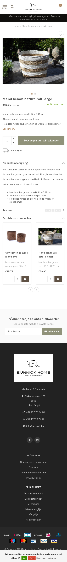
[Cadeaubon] (38, 535)
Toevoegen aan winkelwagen (41, 140)
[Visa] (54, 541)
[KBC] (58, 535)
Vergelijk (33, 514)
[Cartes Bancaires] (27, 535)
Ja (24, 558)
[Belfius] (17, 535)
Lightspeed (56, 549)
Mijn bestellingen (33, 498)
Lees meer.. (9, 128)
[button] (32, 94)
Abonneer (53, 331)
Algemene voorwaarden (34, 472)
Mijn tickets (33, 504)
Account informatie (33, 493)
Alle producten (33, 519)
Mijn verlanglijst (33, 509)
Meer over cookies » (46, 558)
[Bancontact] (33, 541)
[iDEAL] (48, 535)
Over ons (33, 467)
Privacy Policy (33, 477)
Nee (32, 558)
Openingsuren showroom (33, 462)
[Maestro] (13, 541)
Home (17, 26)
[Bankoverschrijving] (7, 535)
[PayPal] (44, 541)
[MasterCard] (23, 541)
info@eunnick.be (35, 426)
